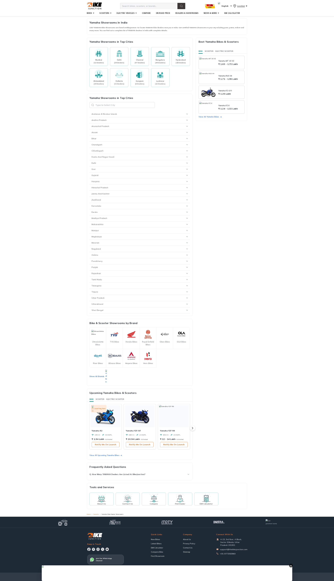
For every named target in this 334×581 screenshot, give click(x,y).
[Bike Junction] (94, 6)
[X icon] (102, 549)
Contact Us (187, 548)
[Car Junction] (271, 522)
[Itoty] (167, 522)
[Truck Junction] (115, 522)
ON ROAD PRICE (163, 13)
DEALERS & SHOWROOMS (186, 13)
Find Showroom (158, 556)
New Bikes (155, 539)
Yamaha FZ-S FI (225, 91)
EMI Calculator (157, 548)
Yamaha (96, 514)
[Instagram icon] (98, 549)
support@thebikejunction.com (233, 549)
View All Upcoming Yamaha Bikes (104, 455)
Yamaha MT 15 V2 (226, 61)
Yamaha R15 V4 (225, 76)
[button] (181, 6)
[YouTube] (107, 549)
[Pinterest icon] (93, 549)
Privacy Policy (189, 544)
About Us (187, 539)
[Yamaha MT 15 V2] (208, 62)
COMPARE (146, 13)
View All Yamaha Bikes (209, 117)
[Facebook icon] (89, 549)
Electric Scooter (115, 399)
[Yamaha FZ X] (208, 107)
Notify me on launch (105, 444)
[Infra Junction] (219, 522)
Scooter (100, 399)
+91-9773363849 (227, 554)
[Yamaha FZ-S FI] (208, 92)
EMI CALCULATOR (232, 13)
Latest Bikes (156, 544)
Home (89, 514)
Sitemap (186, 552)
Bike (92, 399)
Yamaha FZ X (224, 105)
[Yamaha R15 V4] (208, 77)
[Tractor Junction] (62, 522)
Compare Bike (157, 552)
